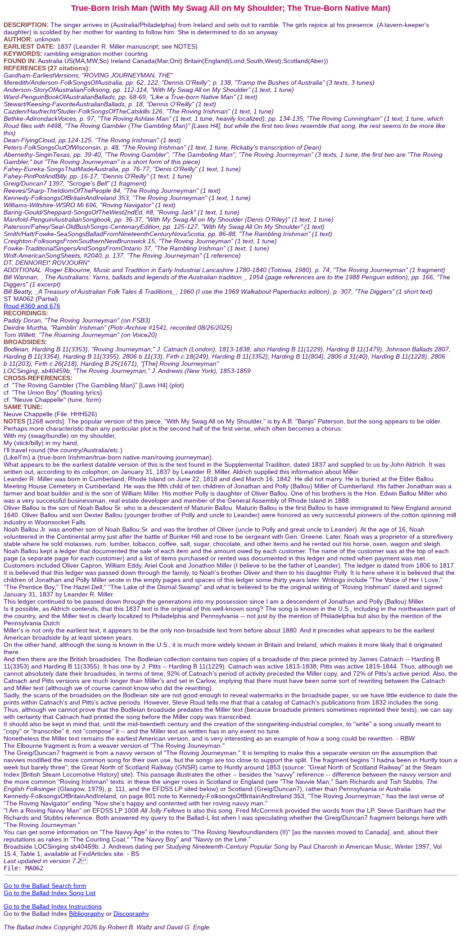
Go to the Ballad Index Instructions (53, 906)
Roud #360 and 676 (32, 305)
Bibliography (86, 913)
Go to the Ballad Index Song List (49, 892)
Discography (131, 913)
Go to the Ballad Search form (45, 885)
